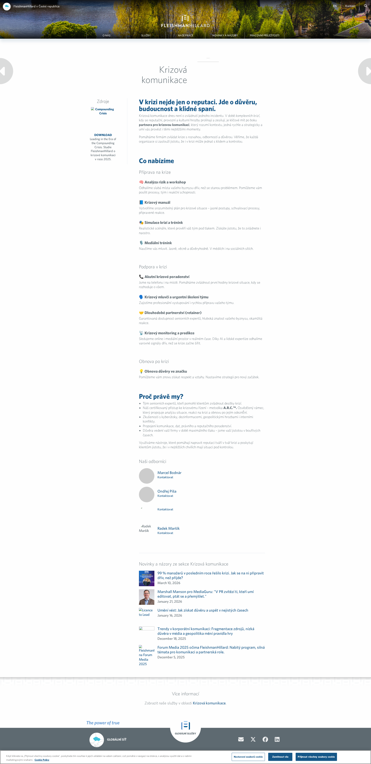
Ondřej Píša (166, 491)
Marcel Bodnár (169, 472)
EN (335, 6)
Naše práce (185, 35)
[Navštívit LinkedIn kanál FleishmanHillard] (277, 739)
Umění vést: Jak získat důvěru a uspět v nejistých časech (202, 610)
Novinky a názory (225, 35)
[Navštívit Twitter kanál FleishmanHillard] (253, 739)
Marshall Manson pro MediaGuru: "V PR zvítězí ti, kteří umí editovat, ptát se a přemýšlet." (205, 593)
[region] (185, 757)
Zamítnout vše (280, 756)
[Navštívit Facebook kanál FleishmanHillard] (265, 739)
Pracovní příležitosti (264, 35)
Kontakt (350, 6)
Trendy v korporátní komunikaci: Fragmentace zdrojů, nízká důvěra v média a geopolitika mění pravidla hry (205, 631)
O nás (106, 35)
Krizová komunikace (209, 703)
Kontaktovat (165, 477)
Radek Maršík (168, 528)
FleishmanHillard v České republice (37, 6)
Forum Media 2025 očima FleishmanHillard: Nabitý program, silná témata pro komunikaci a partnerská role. (211, 649)
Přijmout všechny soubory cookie (316, 756)
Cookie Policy (42, 759)
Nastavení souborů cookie (248, 756)
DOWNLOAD (103, 147)
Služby (146, 35)
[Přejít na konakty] (241, 739)
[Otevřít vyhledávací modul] (365, 6)
